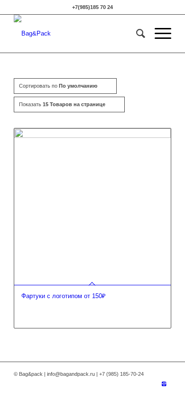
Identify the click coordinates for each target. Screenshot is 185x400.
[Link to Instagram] (164, 384)
